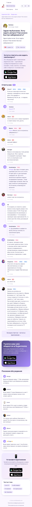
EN (28, 6)
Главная (8, 2)
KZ (25, 6)
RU (22, 6)
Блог (16, 9)
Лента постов (10, 6)
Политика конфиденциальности (16, 503)
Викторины (9, 9)
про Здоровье (8, 492)
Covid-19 (7, 485)
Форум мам (14, 14)
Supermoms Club (6, 14)
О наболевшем (16, 485)
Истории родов (17, 488)
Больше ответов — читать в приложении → (16, 334)
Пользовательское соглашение (16, 505)
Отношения (8, 488)
